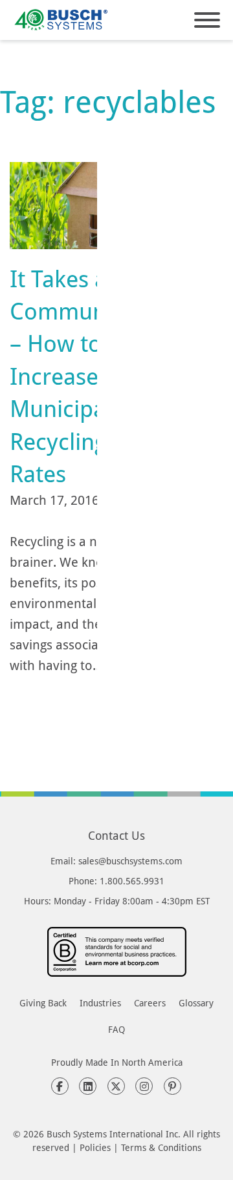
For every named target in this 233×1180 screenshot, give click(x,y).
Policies (95, 1147)
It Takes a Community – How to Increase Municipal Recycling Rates (70, 376)
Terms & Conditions (161, 1147)
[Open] (207, 20)
